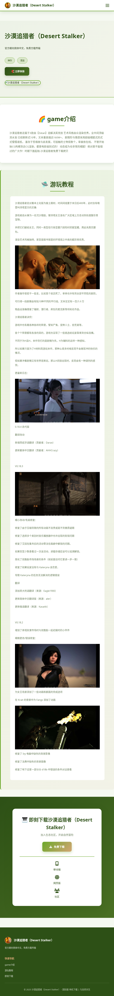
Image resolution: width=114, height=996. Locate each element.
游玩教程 (9, 970)
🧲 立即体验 (17, 71)
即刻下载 (9, 976)
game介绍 (10, 964)
